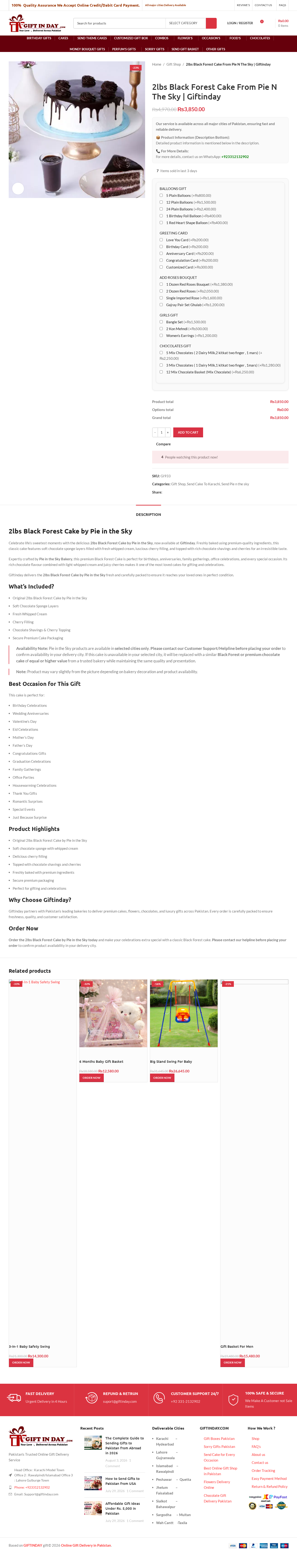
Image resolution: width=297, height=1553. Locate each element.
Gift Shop (173, 64)
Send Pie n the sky (235, 484)
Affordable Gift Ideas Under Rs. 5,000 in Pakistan (122, 1508)
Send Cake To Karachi (203, 484)
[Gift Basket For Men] (254, 1156)
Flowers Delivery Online (217, 1485)
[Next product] (166, 74)
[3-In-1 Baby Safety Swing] (43, 1156)
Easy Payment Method (269, 1478)
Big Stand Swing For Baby (171, 1061)
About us (258, 1454)
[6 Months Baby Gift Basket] (113, 1013)
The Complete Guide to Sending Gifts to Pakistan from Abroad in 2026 (124, 1445)
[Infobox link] (37, 1398)
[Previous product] (155, 74)
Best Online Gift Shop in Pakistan (220, 1471)
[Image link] (41, 1436)
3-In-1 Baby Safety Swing (29, 1346)
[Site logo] (37, 22)
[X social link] (171, 492)
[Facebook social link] (165, 492)
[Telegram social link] (187, 492)
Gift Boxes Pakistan (219, 1438)
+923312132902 (235, 156)
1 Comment (135, 1491)
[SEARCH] (211, 23)
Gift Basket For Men (236, 1346)
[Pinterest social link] (176, 492)
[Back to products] (160, 74)
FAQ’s (256, 1446)
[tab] (148, 512)
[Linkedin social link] (182, 492)
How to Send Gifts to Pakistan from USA (122, 1481)
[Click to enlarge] (18, 188)
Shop (255, 1438)
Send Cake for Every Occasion (219, 1457)
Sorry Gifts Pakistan (219, 1446)
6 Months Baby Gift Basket (101, 1061)
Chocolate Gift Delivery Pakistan (217, 1498)
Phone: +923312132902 (32, 1487)
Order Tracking (263, 1470)
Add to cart (188, 432)
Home (156, 64)
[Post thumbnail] (93, 1452)
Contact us (260, 1462)
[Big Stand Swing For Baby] (184, 1013)
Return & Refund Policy (270, 1486)
